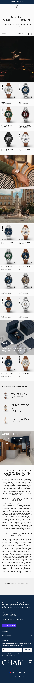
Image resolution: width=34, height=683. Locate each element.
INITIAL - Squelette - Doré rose (24, 374)
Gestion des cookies (23, 680)
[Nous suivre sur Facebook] (10, 676)
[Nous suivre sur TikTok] (23, 676)
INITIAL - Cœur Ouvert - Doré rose (25, 243)
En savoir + (5, 443)
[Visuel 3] (5, 97)
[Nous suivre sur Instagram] (15, 676)
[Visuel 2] (4, 97)
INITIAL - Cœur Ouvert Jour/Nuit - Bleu (7, 292)
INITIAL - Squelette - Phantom (7, 150)
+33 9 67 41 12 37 (10, 614)
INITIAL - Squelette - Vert (7, 267)
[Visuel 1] (2, 98)
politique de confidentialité (8, 655)
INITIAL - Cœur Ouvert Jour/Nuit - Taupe (25, 292)
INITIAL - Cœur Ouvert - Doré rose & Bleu (25, 267)
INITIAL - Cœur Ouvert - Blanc (25, 150)
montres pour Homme (24, 539)
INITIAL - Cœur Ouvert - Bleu (7, 243)
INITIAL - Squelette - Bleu (24, 102)
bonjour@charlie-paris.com (13, 612)
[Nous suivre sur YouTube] (19, 676)
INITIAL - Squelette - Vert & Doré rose (7, 126)
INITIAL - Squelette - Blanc (7, 102)
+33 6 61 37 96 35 (13, 615)
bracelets (25, 560)
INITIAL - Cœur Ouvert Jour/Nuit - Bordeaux (25, 126)
